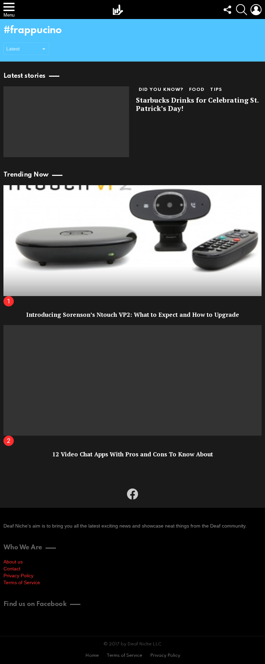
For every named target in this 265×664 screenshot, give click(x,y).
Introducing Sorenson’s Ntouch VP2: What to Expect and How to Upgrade (132, 315)
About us (13, 562)
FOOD (197, 89)
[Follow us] (227, 9)
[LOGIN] (256, 9)
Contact (11, 568)
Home (92, 655)
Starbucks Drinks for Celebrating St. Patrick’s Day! (197, 104)
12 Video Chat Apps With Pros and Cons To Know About (132, 454)
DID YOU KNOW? (161, 89)
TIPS (216, 89)
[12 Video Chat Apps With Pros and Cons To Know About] (132, 380)
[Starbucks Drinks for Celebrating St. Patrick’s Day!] (66, 121)
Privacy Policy (18, 575)
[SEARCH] (241, 9)
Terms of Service (21, 582)
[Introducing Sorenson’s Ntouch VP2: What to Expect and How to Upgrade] (132, 240)
